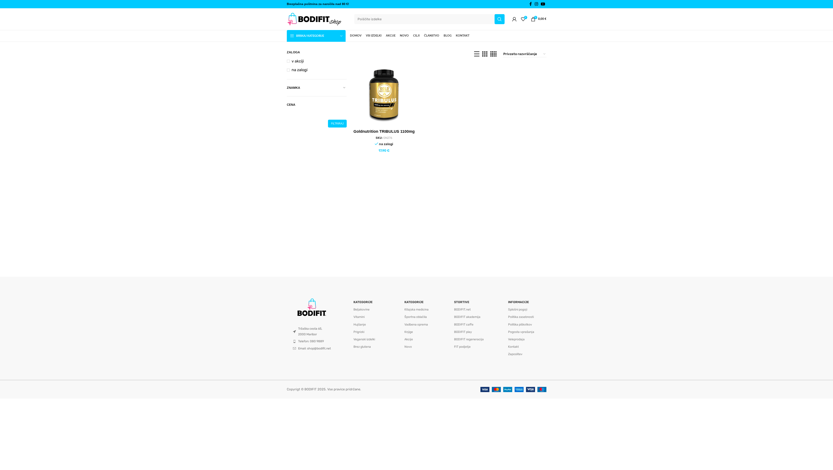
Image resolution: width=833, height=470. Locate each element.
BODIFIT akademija (467, 317)
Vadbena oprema (416, 324)
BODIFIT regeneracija (469, 339)
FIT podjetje (462, 347)
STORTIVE (461, 302)
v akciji (298, 61)
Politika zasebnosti (521, 317)
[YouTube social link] (542, 4)
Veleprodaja (516, 339)
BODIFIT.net (462, 309)
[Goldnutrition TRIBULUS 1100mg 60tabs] (384, 95)
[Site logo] (314, 19)
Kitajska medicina (416, 309)
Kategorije (363, 302)
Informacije (518, 302)
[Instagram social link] (536, 4)
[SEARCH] (500, 19)
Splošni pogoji (517, 309)
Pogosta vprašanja (521, 332)
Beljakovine (361, 309)
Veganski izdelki (364, 339)
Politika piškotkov (520, 324)
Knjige (408, 332)
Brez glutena (362, 347)
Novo (408, 347)
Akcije (408, 339)
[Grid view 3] (484, 54)
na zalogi (300, 69)
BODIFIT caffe (463, 324)
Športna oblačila (415, 317)
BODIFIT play (463, 332)
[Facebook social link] (530, 4)
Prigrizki (358, 332)
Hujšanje (359, 324)
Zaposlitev (515, 354)
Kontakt (513, 347)
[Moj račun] (514, 19)
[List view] (476, 54)
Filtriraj (337, 123)
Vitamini (359, 317)
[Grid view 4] (493, 54)
